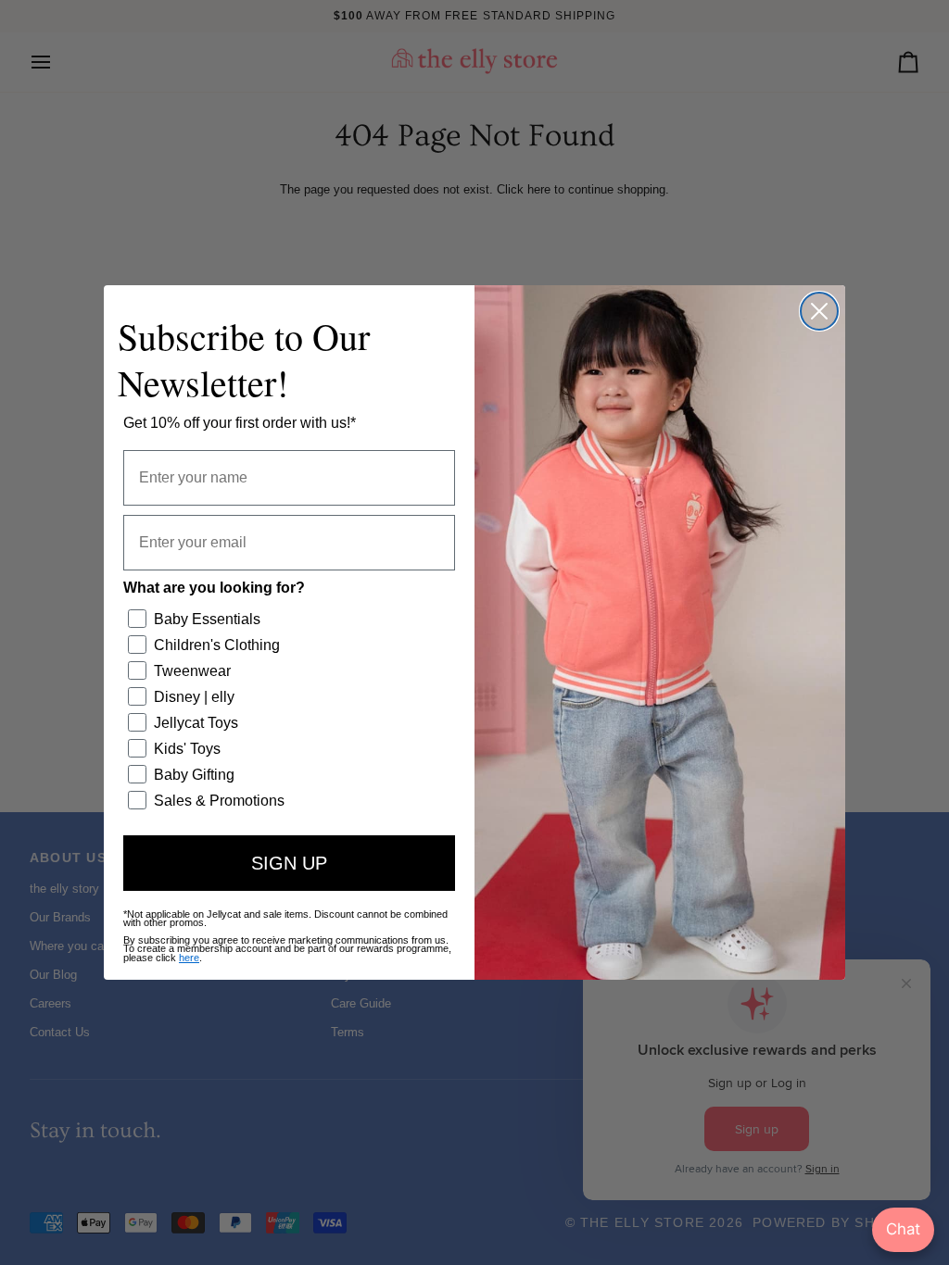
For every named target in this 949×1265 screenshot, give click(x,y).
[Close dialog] (819, 311)
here (189, 957)
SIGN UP (289, 863)
